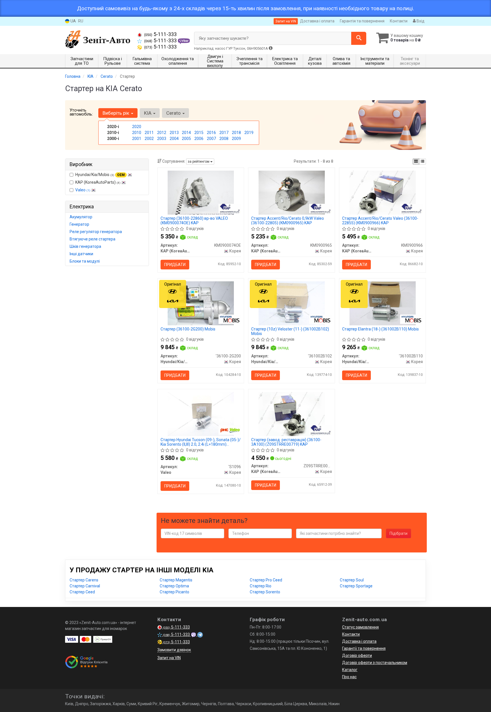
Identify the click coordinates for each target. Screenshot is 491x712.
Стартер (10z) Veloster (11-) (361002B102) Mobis (290, 331)
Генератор (79, 224)
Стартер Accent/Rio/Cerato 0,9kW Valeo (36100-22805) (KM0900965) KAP (287, 220)
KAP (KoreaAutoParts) (97, 182)
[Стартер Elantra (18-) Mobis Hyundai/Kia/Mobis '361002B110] (382, 303)
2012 (161, 132)
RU (80, 21)
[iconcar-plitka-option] (416, 161)
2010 (136, 132)
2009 (236, 138)
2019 (248, 132)
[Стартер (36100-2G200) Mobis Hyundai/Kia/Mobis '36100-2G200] (201, 303)
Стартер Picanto (174, 592)
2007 (211, 138)
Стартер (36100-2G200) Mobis (188, 329)
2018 (236, 132)
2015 (198, 132)
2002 (149, 138)
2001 (136, 138)
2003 (161, 138)
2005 (186, 138)
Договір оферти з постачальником (374, 662)
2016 (211, 132)
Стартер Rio (260, 586)
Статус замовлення (360, 627)
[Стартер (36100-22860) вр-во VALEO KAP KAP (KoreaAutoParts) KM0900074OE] (201, 192)
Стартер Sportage (356, 586)
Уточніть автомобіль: (81, 112)
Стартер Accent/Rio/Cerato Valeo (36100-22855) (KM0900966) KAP (380, 220)
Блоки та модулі (85, 261)
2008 (223, 138)
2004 (174, 138)
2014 (186, 132)
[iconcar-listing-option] (422, 161)
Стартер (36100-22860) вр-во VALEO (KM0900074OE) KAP (194, 220)
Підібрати (398, 533)
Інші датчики (81, 254)
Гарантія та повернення (362, 21)
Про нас (349, 677)
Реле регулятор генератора (96, 231)
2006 (198, 138)
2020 (136, 126)
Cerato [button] (174, 113)
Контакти (398, 21)
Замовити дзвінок (174, 650)
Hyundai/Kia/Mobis (100, 174)
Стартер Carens (84, 580)
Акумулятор (81, 217)
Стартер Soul (352, 580)
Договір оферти (357, 655)
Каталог (349, 669)
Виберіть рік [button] (116, 113)
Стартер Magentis (176, 580)
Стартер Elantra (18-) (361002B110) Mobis (380, 329)
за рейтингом (199, 162)
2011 (149, 132)
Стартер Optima (174, 586)
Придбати (175, 264)
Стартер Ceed (82, 592)
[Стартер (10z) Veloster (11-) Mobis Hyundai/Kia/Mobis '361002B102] (291, 303)
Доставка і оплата (317, 21)
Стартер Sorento (265, 592)
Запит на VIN (285, 21)
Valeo (82, 190)
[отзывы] (87, 662)
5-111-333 (160, 34)
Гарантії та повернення (364, 648)
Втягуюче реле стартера (92, 239)
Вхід (420, 21)
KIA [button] (148, 113)
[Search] (358, 38)
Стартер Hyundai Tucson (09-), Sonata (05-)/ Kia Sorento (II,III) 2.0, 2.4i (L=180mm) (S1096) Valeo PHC (201, 441)
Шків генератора (85, 246)
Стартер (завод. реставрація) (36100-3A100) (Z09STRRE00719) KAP (286, 441)
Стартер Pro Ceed (266, 580)
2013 (174, 132)
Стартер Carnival (85, 586)
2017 (223, 132)
